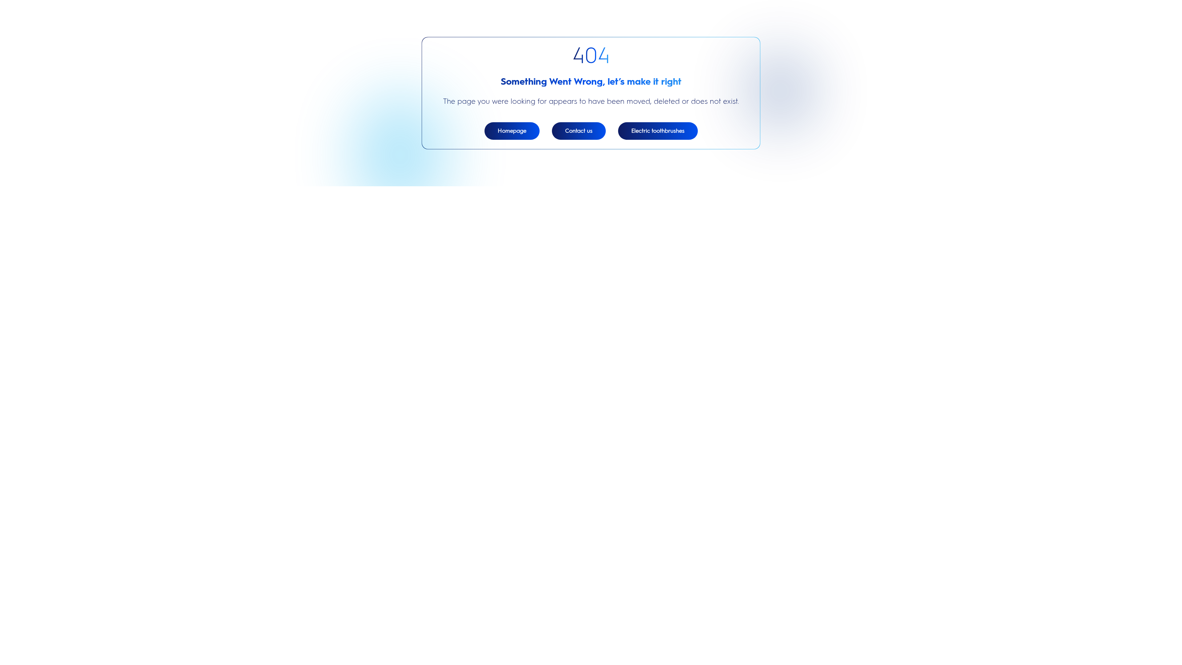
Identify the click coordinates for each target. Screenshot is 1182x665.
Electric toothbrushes (658, 130)
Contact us (579, 130)
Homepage (512, 130)
